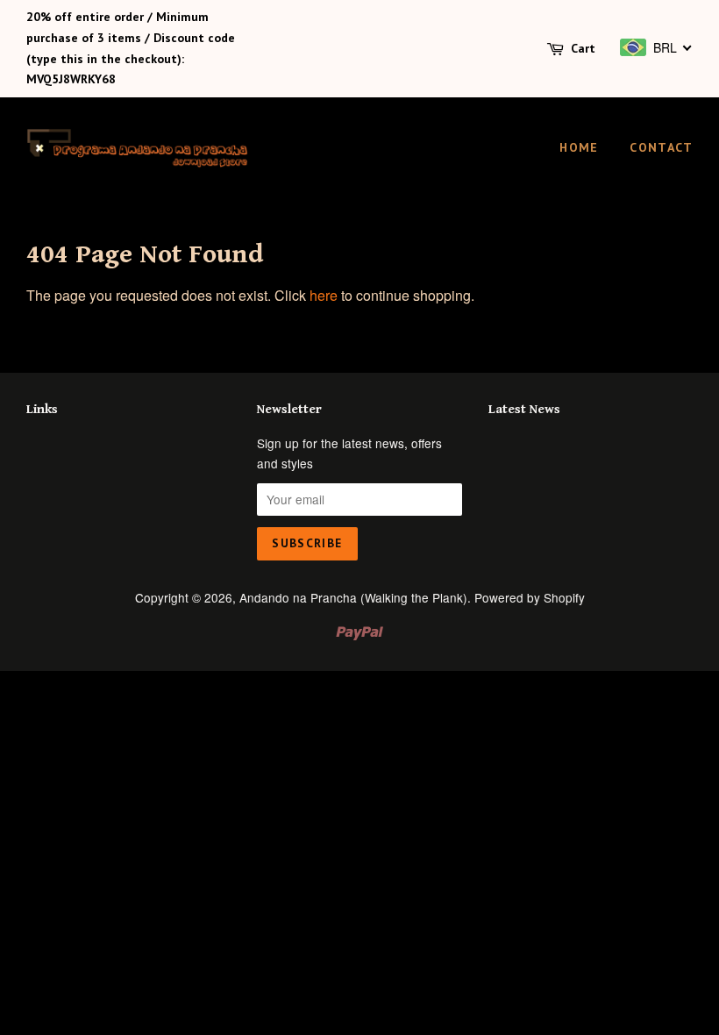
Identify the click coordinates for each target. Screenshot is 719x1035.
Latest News (524, 409)
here (324, 295)
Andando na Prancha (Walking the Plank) (353, 597)
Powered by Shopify (529, 597)
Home (579, 147)
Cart (583, 48)
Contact (661, 147)
